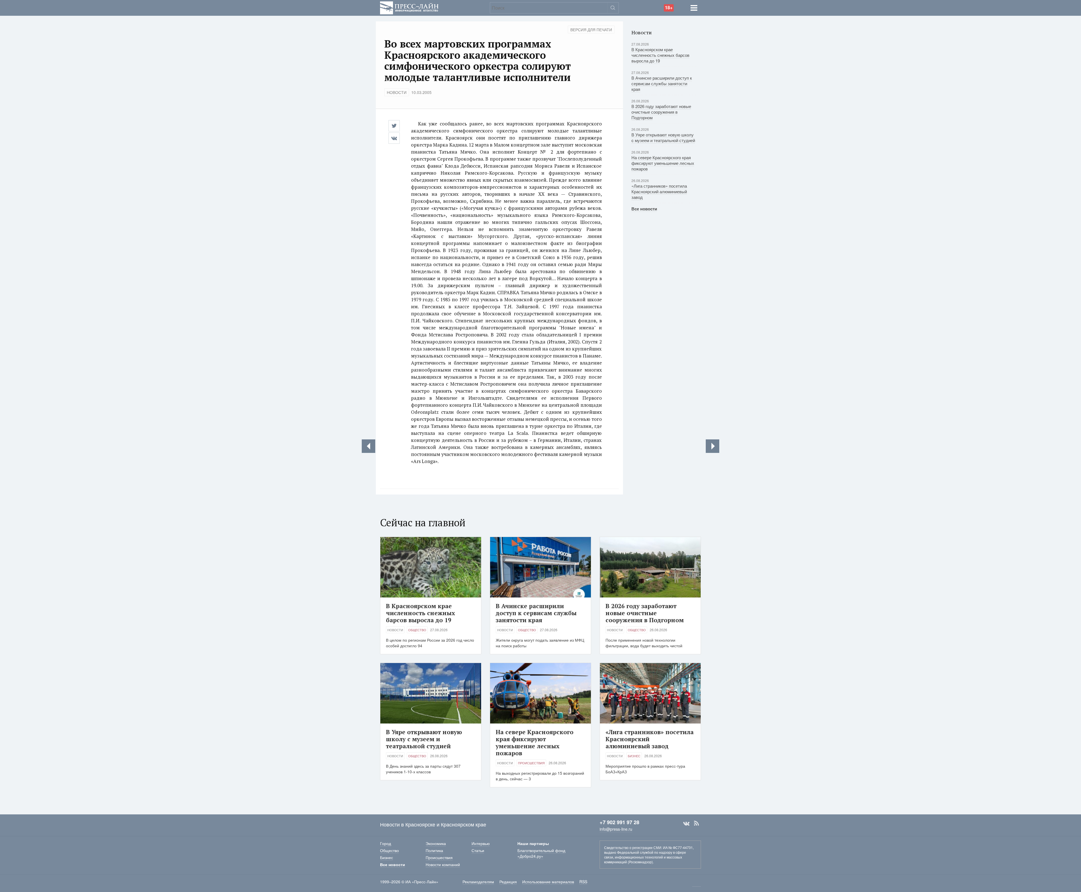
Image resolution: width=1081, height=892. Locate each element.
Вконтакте (686, 823)
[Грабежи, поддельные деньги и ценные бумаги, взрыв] (712, 446)
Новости (397, 92)
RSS (696, 823)
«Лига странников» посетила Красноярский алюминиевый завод (659, 191)
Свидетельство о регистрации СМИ (632, 847)
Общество (417, 630)
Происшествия (531, 763)
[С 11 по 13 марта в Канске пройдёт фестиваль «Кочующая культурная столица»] (368, 446)
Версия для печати (591, 29)
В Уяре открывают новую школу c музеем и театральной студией (663, 137)
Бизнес (634, 756)
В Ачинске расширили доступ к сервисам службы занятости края (661, 83)
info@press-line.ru (616, 829)
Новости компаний (443, 864)
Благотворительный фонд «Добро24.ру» (541, 853)
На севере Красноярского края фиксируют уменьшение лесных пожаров (662, 163)
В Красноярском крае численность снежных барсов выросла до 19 (660, 55)
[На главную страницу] (409, 7)
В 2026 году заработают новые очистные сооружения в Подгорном (661, 111)
